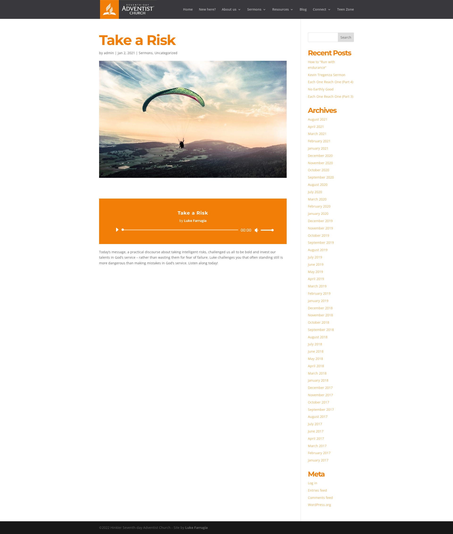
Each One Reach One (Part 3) (330, 96)
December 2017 (320, 387)
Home (188, 10)
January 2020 (318, 213)
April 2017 (316, 438)
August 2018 (317, 337)
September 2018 (321, 329)
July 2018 (315, 344)
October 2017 (318, 402)
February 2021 (319, 141)
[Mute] (256, 230)
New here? (207, 10)
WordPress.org (319, 504)
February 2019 (319, 293)
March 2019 (317, 286)
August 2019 (317, 250)
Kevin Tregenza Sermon (326, 75)
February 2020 (319, 206)
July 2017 (315, 424)
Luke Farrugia (196, 527)
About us (229, 10)
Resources (280, 10)
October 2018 (318, 322)
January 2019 (318, 300)
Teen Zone (345, 10)
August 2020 (317, 184)
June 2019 (315, 264)
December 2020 (320, 155)
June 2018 (315, 351)
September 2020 (321, 177)
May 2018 (315, 358)
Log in (312, 483)
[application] (193, 230)
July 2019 (315, 257)
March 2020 (317, 199)
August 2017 (317, 416)
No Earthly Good (321, 89)
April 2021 (316, 126)
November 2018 (320, 315)
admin (109, 53)
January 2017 (318, 460)
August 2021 (317, 119)
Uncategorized (166, 53)
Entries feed (317, 490)
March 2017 (317, 446)
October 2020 (318, 170)
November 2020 (320, 163)
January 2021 (318, 148)
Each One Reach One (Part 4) (330, 82)
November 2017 (320, 395)
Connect (319, 10)
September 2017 (321, 409)
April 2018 (316, 366)
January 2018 (318, 380)
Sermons (254, 10)
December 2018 (320, 308)
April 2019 (316, 279)
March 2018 (317, 373)
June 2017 (315, 431)
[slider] (266, 230)
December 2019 (320, 221)
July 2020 (315, 192)
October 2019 (318, 235)
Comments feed (320, 497)
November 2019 (320, 228)
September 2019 (321, 242)
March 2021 (317, 133)
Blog (303, 10)
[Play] (117, 229)
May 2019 (315, 271)
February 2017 (319, 453)
